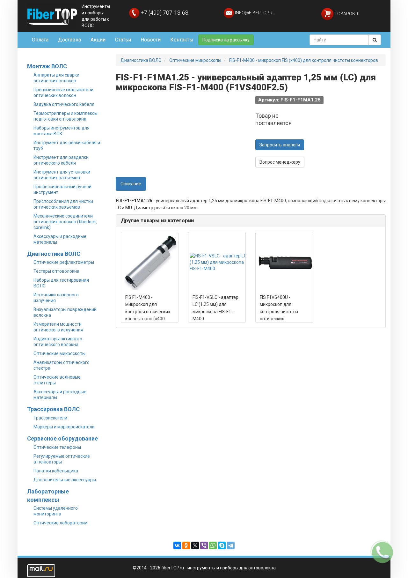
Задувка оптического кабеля (63, 104)
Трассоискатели (50, 417)
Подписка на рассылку (226, 39)
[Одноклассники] (186, 545)
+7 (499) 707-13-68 (163, 12)
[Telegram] (231, 545)
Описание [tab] (130, 183)
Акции (98, 40)
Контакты (181, 40)
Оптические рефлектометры (63, 262)
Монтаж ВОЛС (47, 66)
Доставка (69, 40)
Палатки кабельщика (55, 470)
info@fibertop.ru (254, 12)
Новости (151, 40)
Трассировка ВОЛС (53, 409)
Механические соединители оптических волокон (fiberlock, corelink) (65, 221)
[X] (195, 545)
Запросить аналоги (279, 144)
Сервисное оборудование (62, 438)
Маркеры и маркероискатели (64, 426)
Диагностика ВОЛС (53, 253)
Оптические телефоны (57, 447)
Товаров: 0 (346, 13)
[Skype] (222, 545)
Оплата (40, 40)
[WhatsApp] (213, 545)
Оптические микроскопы (59, 353)
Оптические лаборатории (60, 522)
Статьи (123, 40)
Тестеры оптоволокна (56, 271)
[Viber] (204, 545)
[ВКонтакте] (177, 545)
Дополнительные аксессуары (64, 479)
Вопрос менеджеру (279, 162)
